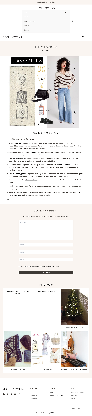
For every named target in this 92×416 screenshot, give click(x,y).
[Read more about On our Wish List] (46, 349)
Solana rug (16, 143)
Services (74, 395)
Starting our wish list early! (74, 327)
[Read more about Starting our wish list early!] (74, 307)
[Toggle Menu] (65, 12)
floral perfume (31, 180)
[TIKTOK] (19, 394)
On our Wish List (46, 370)
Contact (26, 30)
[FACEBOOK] (4, 394)
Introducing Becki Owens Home (46, 2)
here (78, 193)
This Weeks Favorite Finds (46, 291)
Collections (27, 17)
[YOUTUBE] (15, 394)
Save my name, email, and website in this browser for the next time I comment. (40, 266)
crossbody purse (19, 174)
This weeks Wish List (18, 370)
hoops (33, 152)
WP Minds (53, 413)
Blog (25, 12)
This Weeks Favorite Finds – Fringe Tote (74, 370)
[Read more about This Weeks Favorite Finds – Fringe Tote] (74, 349)
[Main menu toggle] (88, 37)
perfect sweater (19, 159)
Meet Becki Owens (77, 392)
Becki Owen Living (56, 395)
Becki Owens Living (29, 21)
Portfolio (26, 26)
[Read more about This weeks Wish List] (17, 349)
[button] (72, 21)
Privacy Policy (76, 402)
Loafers (12, 186)
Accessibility (76, 408)
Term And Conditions (78, 405)
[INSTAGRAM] (7, 394)
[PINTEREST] (11, 394)
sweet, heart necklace (65, 165)
